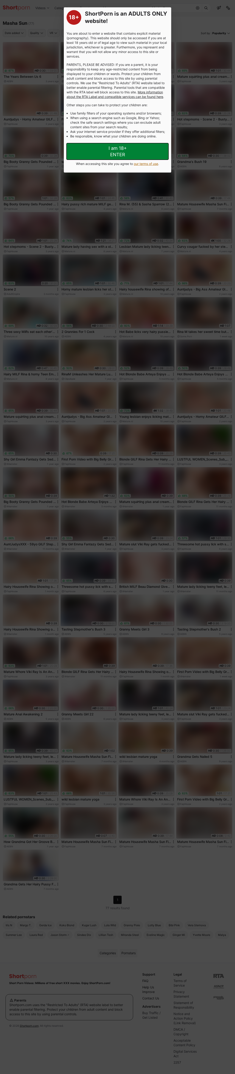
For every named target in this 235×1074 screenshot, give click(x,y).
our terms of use (146, 164)
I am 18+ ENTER (118, 151)
